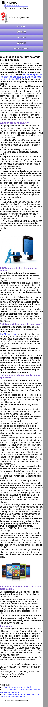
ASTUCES (21, 38)
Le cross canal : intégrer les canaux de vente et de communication (19, 695)
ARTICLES (21, 32)
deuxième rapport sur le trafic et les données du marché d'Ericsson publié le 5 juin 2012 (21, 76)
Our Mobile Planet (8, 334)
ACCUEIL (21, 27)
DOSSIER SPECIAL (21, 49)
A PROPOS (21, 43)
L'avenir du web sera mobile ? (17, 687)
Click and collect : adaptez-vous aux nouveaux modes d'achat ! (21, 690)
